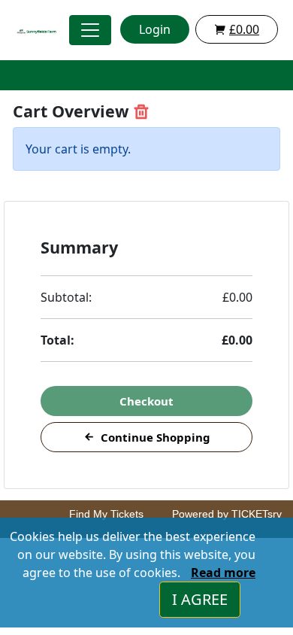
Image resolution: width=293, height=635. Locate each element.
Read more (223, 572)
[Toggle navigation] (90, 30)
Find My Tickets (106, 514)
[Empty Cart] (141, 112)
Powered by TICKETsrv (227, 514)
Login (155, 29)
